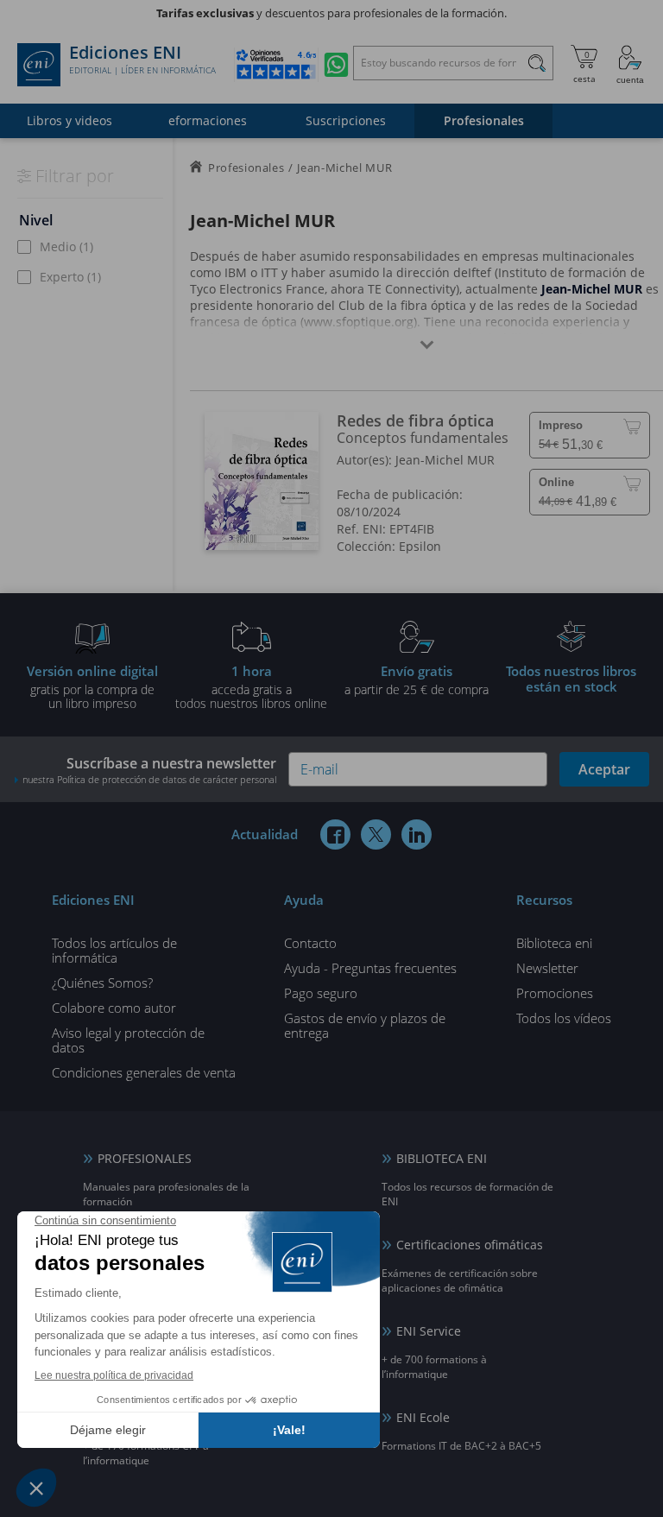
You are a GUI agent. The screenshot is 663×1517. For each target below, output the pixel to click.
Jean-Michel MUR (445, 460)
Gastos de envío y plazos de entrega (364, 1025)
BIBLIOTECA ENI (441, 1158)
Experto (70, 277)
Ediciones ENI (142, 59)
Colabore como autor (114, 1007)
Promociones (554, 993)
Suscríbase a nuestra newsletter (149, 770)
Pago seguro (320, 993)
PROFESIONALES (145, 1158)
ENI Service (428, 1331)
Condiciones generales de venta (144, 1072)
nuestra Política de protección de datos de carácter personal (149, 779)
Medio (66, 246)
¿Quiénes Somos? (102, 982)
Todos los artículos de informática (114, 950)
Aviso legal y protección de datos (128, 1040)
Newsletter (547, 968)
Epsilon (420, 546)
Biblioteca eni (554, 942)
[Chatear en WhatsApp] (336, 65)
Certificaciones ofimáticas (469, 1244)
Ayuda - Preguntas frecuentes (370, 968)
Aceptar (604, 769)
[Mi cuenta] (630, 65)
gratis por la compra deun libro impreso (92, 686)
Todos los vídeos (563, 1018)
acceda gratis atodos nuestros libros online (251, 686)
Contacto (310, 942)
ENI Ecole (423, 1417)
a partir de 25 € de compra (416, 679)
